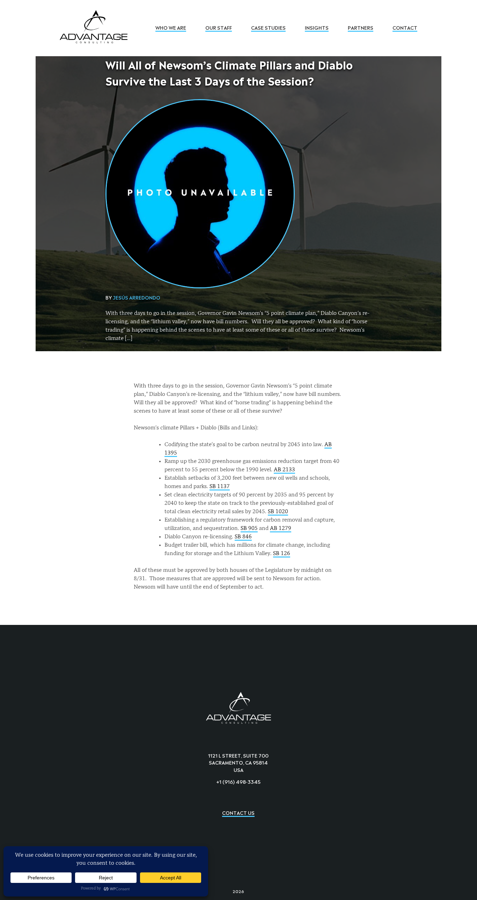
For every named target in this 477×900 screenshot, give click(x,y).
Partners (360, 27)
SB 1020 (278, 512)
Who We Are (170, 27)
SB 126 (281, 553)
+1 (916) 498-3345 (238, 781)
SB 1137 (220, 486)
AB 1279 (280, 528)
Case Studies (268, 27)
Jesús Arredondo (136, 297)
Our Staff (218, 27)
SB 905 (249, 528)
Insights (317, 27)
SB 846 (243, 537)
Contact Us (238, 812)
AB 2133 (284, 470)
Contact (404, 27)
